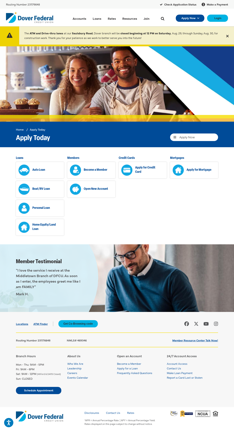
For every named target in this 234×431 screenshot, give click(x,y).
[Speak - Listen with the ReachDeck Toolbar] (8, 422)
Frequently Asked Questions (134, 373)
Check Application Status (180, 4)
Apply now (188, 18)
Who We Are (75, 363)
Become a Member (129, 363)
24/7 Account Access (182, 356)
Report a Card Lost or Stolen (184, 377)
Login (217, 18)
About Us (73, 356)
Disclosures (91, 413)
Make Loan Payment (180, 373)
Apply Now (187, 137)
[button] (227, 35)
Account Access (177, 363)
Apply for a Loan (127, 368)
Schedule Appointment (38, 390)
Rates (130, 413)
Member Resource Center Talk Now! (195, 340)
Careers (72, 373)
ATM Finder (40, 324)
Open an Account (129, 356)
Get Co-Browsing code (78, 323)
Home (20, 129)
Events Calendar (77, 377)
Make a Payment (217, 4)
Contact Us (174, 368)
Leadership (74, 368)
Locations (22, 324)
